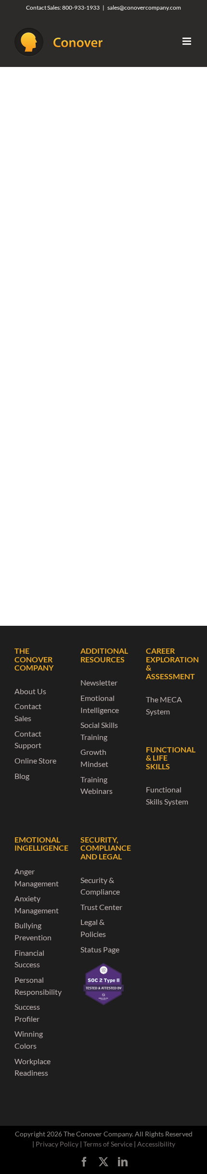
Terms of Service (107, 1144)
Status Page (99, 949)
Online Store (35, 760)
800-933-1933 (81, 7)
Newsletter (98, 682)
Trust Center (101, 906)
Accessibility (156, 1144)
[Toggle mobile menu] (187, 41)
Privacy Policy (57, 1144)
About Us (30, 691)
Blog (21, 775)
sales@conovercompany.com (144, 7)
